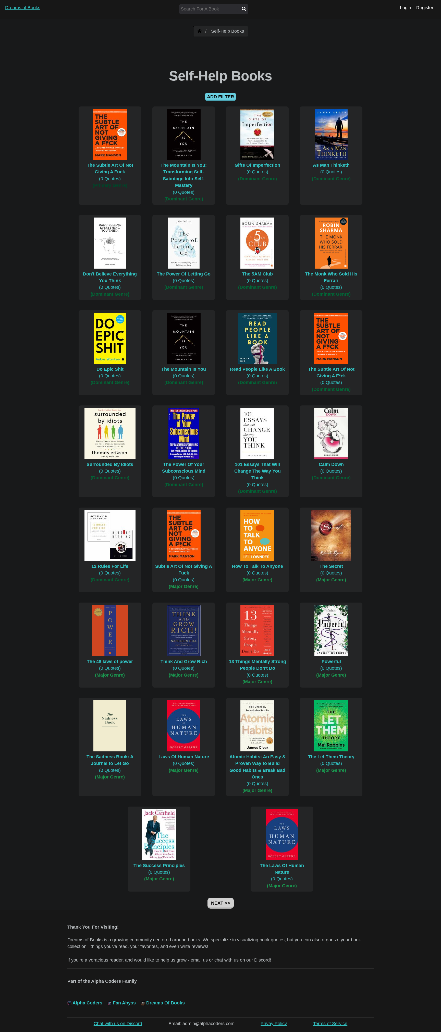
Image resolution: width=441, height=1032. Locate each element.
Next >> (220, 903)
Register (424, 7)
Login (405, 7)
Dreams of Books (22, 7)
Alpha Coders (87, 1002)
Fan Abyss (124, 1002)
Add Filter (220, 96)
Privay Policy (274, 1023)
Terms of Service (330, 1023)
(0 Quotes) (110, 172)
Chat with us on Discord (118, 1023)
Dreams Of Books (165, 1002)
